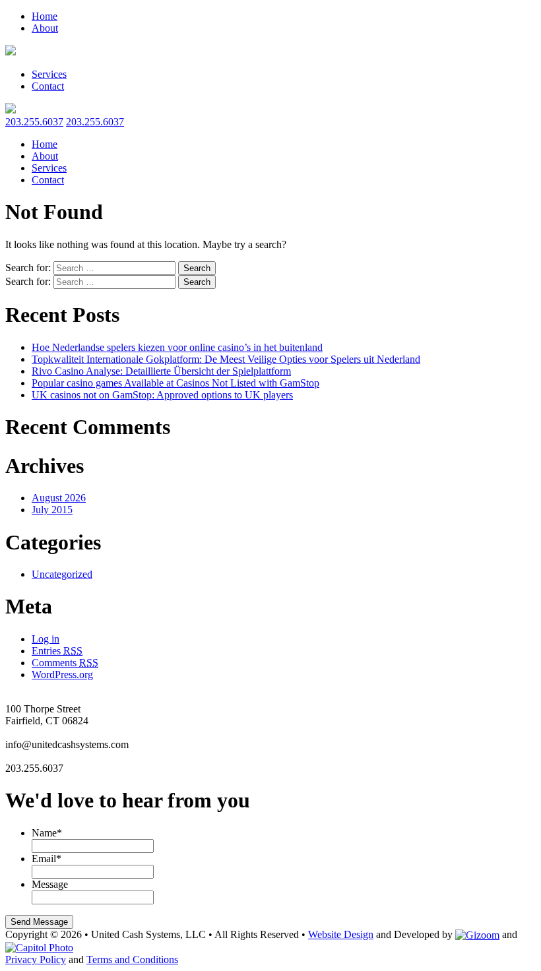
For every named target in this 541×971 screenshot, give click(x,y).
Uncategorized (62, 574)
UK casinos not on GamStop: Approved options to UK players (162, 394)
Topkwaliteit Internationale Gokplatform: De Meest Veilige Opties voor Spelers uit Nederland (226, 359)
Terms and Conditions (132, 959)
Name (47, 832)
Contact (48, 86)
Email (46, 858)
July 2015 (52, 509)
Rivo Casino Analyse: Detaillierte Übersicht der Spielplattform (161, 371)
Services (49, 74)
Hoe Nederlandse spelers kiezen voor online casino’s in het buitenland (177, 347)
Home (44, 16)
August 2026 (59, 497)
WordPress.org (62, 674)
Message (50, 884)
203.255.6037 (34, 121)
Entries (57, 650)
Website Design (340, 934)
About (45, 28)
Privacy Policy (35, 959)
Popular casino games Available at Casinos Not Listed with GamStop (175, 383)
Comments (65, 662)
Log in (45, 638)
